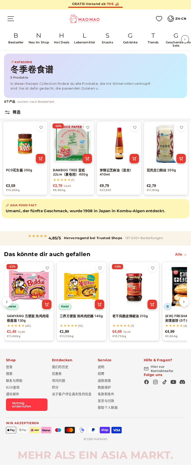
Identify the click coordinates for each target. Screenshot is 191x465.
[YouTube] (173, 382)
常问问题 (58, 380)
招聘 (101, 373)
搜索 (9, 373)
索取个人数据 (108, 407)
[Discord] (182, 382)
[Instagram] (155, 382)
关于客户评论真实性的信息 (72, 394)
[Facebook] (146, 382)
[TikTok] (164, 382)
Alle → (181, 254)
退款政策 (104, 380)
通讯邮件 (12, 394)
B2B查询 (13, 387)
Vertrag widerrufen (21, 404)
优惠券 (57, 373)
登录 (9, 367)
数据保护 (104, 387)
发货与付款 (106, 401)
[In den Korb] (40, 158)
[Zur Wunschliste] (41, 127)
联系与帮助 (14, 380)
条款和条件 (106, 394)
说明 (101, 367)
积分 (55, 387)
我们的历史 (60, 367)
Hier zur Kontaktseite (162, 369)
